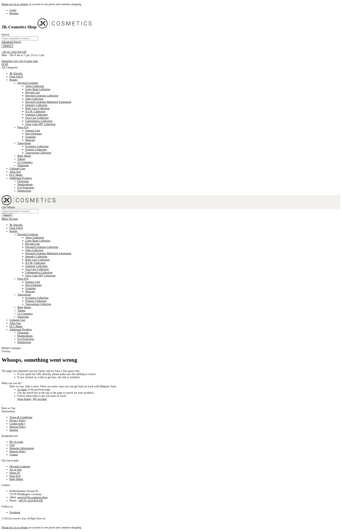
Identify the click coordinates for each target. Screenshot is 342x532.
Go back (22, 389)
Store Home (24, 399)
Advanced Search (11, 41)
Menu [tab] (5, 218)
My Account (40, 399)
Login (13, 10)
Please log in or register (15, 4)
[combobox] (20, 38)
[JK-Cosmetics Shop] (64, 27)
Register (14, 13)
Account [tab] (13, 218)
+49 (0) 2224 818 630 (14, 52)
